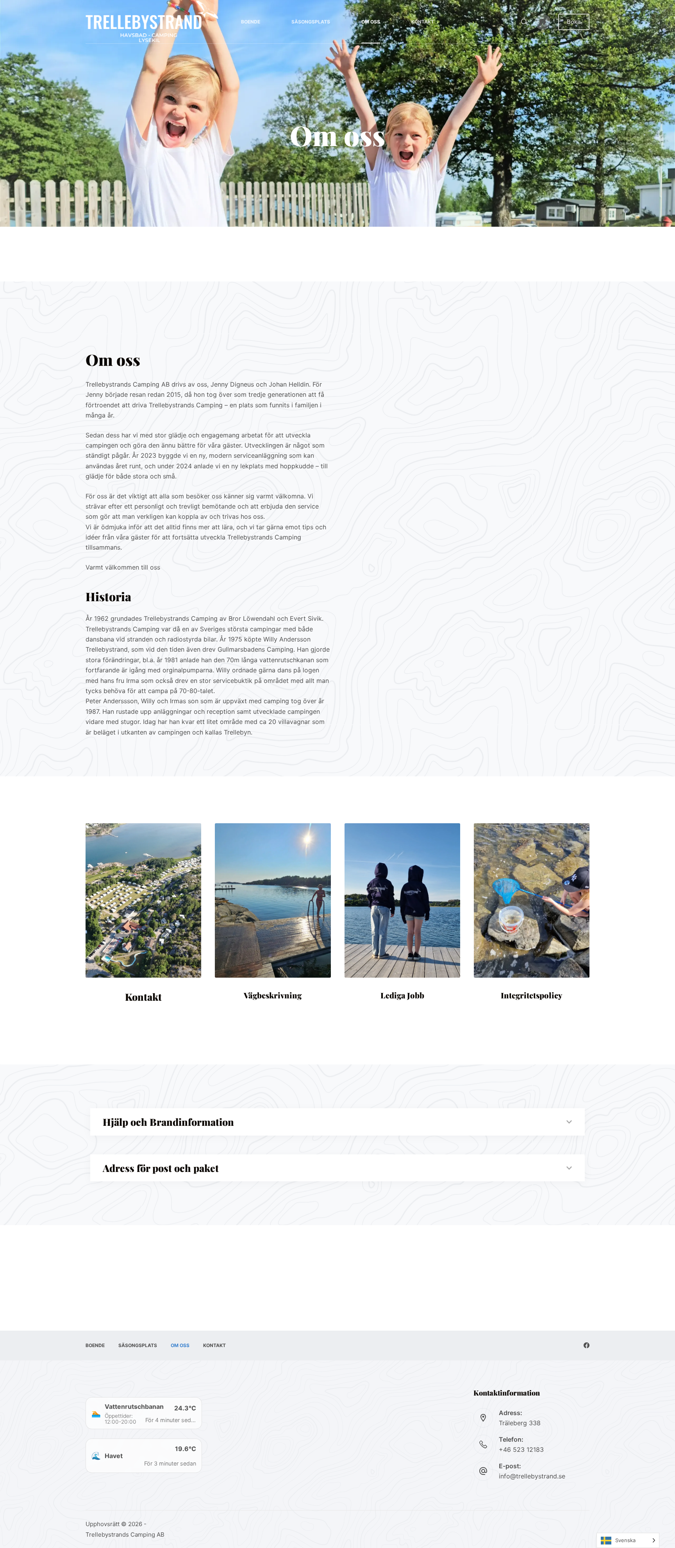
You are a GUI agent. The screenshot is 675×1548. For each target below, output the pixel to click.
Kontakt (422, 22)
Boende (250, 22)
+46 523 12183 (521, 1449)
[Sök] (524, 22)
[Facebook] (542, 22)
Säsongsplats (310, 22)
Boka (574, 21)
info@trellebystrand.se (532, 1476)
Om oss (370, 22)
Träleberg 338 (520, 1423)
